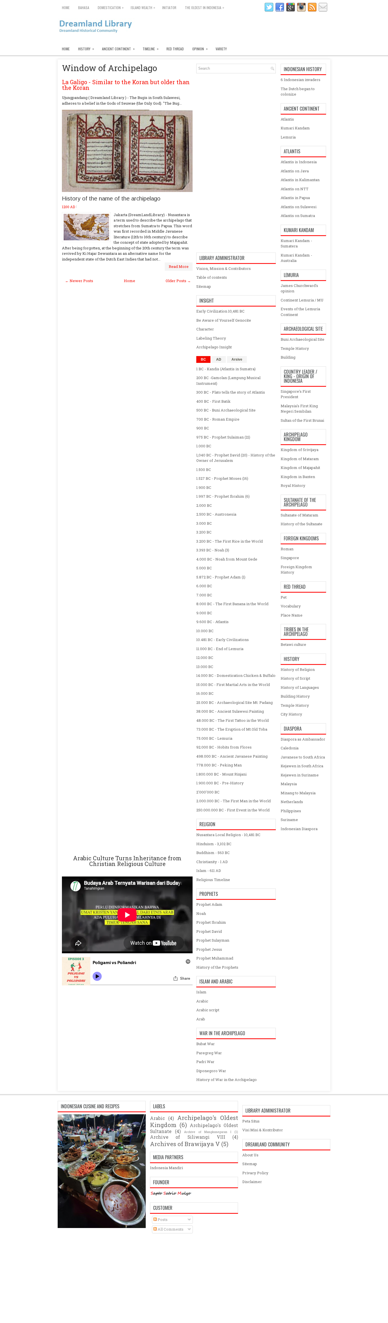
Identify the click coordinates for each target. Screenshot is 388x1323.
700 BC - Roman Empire (217, 419)
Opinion (200, 48)
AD (218, 359)
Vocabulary (291, 606)
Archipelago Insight (214, 347)
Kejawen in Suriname (300, 775)
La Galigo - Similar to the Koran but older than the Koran (126, 84)
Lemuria (288, 137)
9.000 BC (204, 612)
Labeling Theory (211, 338)
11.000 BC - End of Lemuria (219, 648)
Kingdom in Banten (298, 476)
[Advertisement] (127, 569)
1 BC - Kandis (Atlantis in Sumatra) (226, 368)
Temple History (295, 348)
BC (203, 359)
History (86, 48)
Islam (201, 992)
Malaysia (289, 783)
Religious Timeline (213, 879)
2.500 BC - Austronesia (216, 514)
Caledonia (290, 748)
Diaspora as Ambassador (303, 739)
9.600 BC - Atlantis (212, 621)
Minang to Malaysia (298, 792)
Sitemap (203, 286)
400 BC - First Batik (213, 401)
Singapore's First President (296, 394)
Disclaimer (252, 1181)
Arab (200, 1019)
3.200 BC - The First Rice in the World (229, 541)
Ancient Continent (118, 48)
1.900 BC (203, 487)
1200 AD (68, 206)
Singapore (290, 557)
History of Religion (298, 669)
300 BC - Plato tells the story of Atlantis (230, 392)
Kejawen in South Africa (302, 765)
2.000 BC (204, 505)
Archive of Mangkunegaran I (207, 1132)
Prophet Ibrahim (211, 922)
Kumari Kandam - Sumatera (296, 243)
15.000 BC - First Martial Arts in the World (233, 684)
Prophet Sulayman (212, 940)
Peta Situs (251, 1121)
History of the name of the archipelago (111, 198)
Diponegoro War (211, 1070)
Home (66, 7)
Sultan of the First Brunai (302, 420)
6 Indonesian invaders (300, 79)
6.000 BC (204, 585)
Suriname (289, 819)
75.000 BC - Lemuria (214, 738)
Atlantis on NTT (294, 188)
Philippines (291, 810)
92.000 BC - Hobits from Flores (224, 747)
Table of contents (211, 277)
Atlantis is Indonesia (299, 161)
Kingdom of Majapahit (300, 467)
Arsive (236, 359)
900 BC (202, 428)
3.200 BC (204, 532)
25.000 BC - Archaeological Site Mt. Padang (234, 702)
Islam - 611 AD (208, 870)
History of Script (295, 678)
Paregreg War (209, 1052)
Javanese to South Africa (303, 757)
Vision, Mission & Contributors (223, 268)
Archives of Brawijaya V (185, 1144)
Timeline (150, 48)
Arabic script (207, 1009)
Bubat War (205, 1043)
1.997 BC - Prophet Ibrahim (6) (223, 496)
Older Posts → (178, 280)
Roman (287, 548)
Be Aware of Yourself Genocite (223, 320)
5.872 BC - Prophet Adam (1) (220, 577)
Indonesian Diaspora (299, 828)
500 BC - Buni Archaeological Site (226, 410)
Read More (179, 266)
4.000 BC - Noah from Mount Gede (226, 559)
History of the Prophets (217, 967)
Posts (162, 1219)
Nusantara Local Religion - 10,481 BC (228, 834)
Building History (295, 696)
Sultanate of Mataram (299, 515)
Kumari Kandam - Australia (296, 258)
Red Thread (175, 48)
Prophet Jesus (209, 949)
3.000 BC (204, 523)
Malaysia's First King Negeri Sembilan (299, 408)
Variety (221, 48)
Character (205, 329)
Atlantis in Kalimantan (300, 179)
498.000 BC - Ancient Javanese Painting (232, 756)
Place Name (292, 615)
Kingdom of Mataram (300, 458)
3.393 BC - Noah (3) (212, 550)
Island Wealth (143, 7)
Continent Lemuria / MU (302, 300)
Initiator (169, 7)
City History (291, 714)
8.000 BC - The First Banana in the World (232, 603)
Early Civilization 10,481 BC (220, 311)
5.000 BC (204, 567)
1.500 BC (203, 469)
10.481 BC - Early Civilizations (222, 639)
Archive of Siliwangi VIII (187, 1137)
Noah (201, 913)
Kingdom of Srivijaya (299, 449)
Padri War (205, 1061)
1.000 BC (203, 445)
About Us (250, 1154)
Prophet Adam (209, 904)
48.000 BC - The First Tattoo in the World (232, 720)
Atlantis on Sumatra (298, 215)
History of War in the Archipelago (226, 1079)
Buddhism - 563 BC (213, 852)
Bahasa (83, 7)
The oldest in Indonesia (204, 7)
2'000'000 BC (208, 792)
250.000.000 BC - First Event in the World (233, 810)
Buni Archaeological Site (302, 339)
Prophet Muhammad (214, 958)
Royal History (293, 485)
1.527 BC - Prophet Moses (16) (222, 478)
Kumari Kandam (295, 128)
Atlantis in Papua (295, 197)
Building (288, 357)
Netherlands (292, 801)
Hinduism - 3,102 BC (213, 843)
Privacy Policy (255, 1172)
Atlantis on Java (295, 170)
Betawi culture (293, 644)
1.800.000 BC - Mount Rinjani (221, 774)
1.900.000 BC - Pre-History (220, 782)
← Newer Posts (79, 280)
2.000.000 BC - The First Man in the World (233, 800)
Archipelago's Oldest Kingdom (194, 1121)
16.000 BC (205, 693)
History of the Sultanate (301, 523)
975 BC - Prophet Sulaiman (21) (223, 437)
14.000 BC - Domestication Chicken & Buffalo (236, 675)
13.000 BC (204, 666)
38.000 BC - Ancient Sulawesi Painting (230, 711)
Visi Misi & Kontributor (262, 1129)
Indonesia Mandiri (166, 1167)
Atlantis (287, 119)
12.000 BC (204, 657)
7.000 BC (204, 595)
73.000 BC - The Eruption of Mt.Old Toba (231, 729)
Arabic (202, 1001)
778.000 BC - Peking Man (219, 765)
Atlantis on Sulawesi (298, 206)
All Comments (170, 1229)
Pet (284, 597)
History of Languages (300, 687)
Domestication (111, 7)
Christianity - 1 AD (212, 861)
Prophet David (209, 931)
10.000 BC (205, 630)
